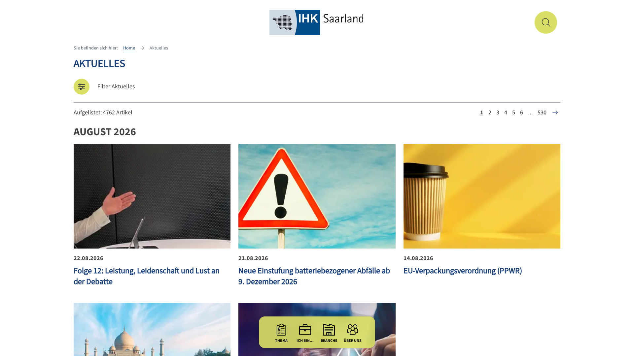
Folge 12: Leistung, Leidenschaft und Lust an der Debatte (147, 276)
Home (129, 48)
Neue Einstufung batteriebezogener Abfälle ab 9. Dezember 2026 (314, 276)
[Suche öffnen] (545, 22)
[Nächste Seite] (555, 112)
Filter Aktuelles (116, 86)
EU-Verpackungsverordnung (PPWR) (463, 271)
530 (542, 112)
